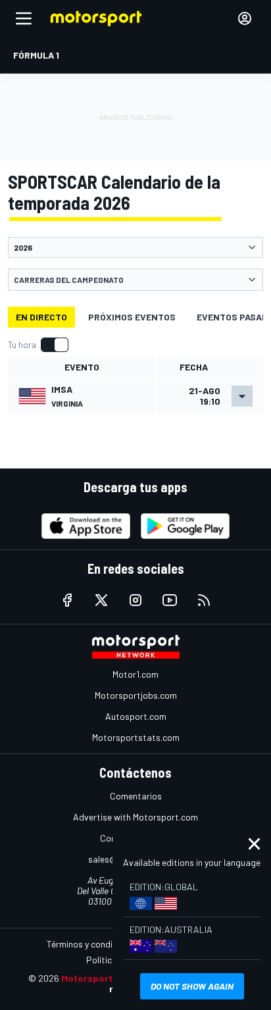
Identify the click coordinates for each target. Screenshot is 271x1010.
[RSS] (204, 600)
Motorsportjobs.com (136, 695)
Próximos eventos (132, 316)
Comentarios (136, 795)
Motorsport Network (107, 978)
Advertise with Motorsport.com (135, 816)
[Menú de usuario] (245, 18)
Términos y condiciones (92, 943)
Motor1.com (135, 674)
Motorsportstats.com (136, 737)
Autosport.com (135, 716)
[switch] (38, 344)
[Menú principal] (23, 18)
